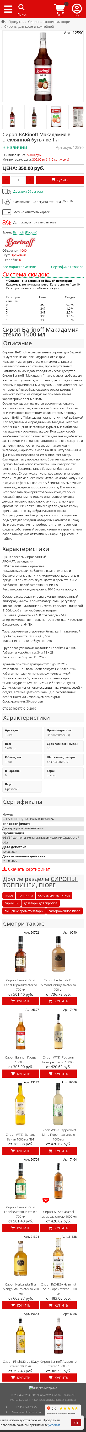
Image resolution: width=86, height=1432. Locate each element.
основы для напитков (54, 895)
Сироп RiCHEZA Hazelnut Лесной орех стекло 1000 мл (58, 1289)
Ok (76, 1423)
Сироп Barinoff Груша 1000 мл (21, 1059)
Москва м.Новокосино (26, 1412)
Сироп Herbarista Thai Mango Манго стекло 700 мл (21, 1289)
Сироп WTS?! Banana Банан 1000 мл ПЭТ (21, 1136)
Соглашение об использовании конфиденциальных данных (43, 1397)
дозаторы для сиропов (40, 903)
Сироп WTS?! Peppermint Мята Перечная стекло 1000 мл (58, 1134)
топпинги (25, 895)
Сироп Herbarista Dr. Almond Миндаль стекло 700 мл (58, 985)
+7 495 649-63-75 (26, 1407)
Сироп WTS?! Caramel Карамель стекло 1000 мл (58, 1214)
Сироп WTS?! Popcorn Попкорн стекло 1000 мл (58, 1059)
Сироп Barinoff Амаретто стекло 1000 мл (58, 1363)
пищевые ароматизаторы (24, 911)
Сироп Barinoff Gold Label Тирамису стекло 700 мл (20, 985)
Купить (23, 1001)
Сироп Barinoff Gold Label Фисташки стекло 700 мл (21, 1212)
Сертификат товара (67, 267)
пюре (9, 895)
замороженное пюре (64, 911)
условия (54, 1425)
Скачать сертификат (28, 869)
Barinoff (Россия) (25, 232)
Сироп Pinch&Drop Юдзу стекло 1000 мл (21, 1363)
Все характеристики (19, 267)
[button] (77, 9)
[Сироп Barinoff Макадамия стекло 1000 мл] (12, 117)
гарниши (11, 903)
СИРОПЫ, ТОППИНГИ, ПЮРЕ (40, 882)
